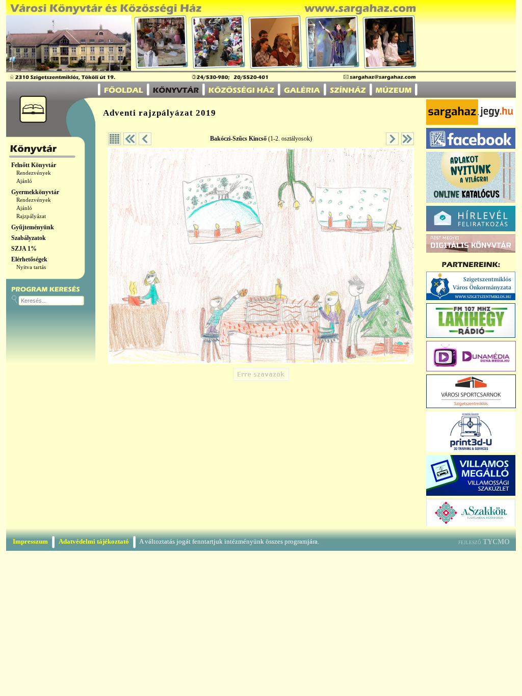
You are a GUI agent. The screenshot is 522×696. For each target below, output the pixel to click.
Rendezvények (33, 173)
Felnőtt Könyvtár (33, 165)
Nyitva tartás (31, 267)
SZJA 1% (24, 248)
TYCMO (496, 542)
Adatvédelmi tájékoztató (94, 541)
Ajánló (24, 181)
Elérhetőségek (29, 259)
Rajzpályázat (31, 216)
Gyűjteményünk (32, 227)
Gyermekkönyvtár (35, 192)
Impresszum (30, 541)
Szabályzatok (28, 238)
